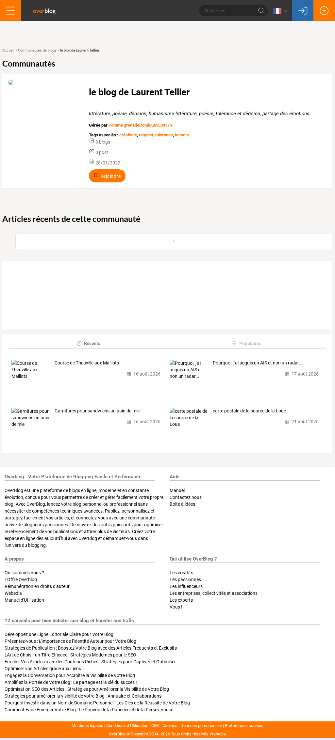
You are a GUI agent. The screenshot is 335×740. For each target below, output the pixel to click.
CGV (155, 725)
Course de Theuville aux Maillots (87, 362)
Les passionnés (185, 579)
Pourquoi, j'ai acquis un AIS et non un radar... (258, 362)
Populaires (250, 343)
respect (146, 134)
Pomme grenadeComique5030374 (140, 125)
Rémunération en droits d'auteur (37, 586)
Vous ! (176, 606)
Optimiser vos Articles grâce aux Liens (43, 668)
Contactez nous (186, 497)
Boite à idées (182, 504)
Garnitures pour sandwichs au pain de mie (97, 410)
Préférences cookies (244, 725)
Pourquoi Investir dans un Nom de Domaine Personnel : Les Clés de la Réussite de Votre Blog (97, 702)
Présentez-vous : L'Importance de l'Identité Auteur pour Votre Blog (70, 641)
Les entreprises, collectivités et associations (214, 593)
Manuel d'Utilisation (24, 600)
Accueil (8, 50)
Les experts (181, 600)
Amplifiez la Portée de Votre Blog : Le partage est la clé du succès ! (71, 682)
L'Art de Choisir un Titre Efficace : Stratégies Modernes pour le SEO (70, 654)
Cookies (169, 725)
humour (182, 134)
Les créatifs (181, 572)
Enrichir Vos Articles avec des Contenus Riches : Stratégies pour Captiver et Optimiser (90, 661)
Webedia (13, 593)
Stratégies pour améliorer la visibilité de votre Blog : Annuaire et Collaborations (83, 696)
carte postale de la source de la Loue (249, 410)
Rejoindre (110, 175)
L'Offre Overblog (21, 579)
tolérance (164, 134)
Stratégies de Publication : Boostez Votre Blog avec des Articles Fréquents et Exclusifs (91, 648)
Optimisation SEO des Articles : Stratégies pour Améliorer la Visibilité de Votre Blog (87, 689)
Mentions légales (87, 725)
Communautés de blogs (37, 50)
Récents (92, 343)
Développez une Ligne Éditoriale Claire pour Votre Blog (59, 634)
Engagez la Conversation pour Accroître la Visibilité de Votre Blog (70, 675)
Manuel (177, 490)
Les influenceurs (186, 586)
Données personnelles (201, 725)
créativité (128, 134)
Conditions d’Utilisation (127, 725)
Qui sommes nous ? (24, 572)
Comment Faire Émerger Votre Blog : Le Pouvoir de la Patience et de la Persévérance (89, 709)
